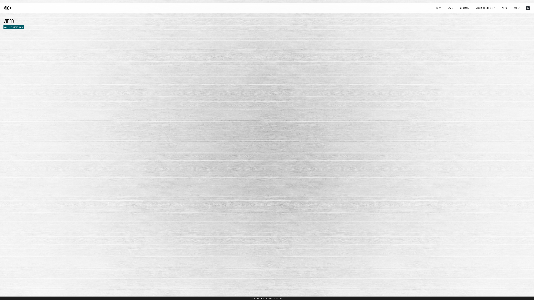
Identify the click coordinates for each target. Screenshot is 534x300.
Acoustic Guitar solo (13, 27)
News (450, 8)
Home (438, 8)
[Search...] (528, 8)
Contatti (518, 8)
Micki (7, 8)
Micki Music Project (485, 8)
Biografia (464, 8)
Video (504, 8)
